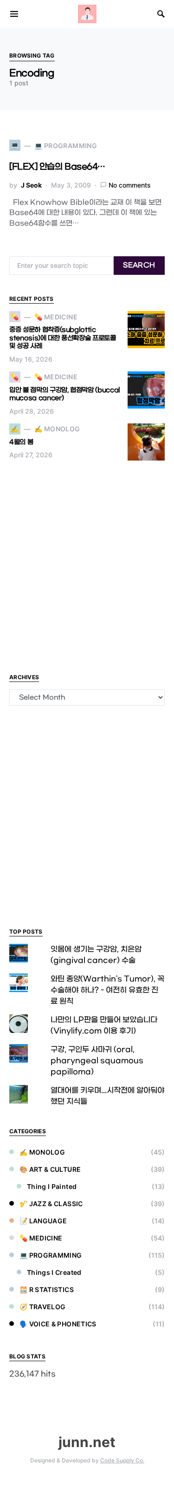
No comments (130, 185)
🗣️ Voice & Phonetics (58, 1324)
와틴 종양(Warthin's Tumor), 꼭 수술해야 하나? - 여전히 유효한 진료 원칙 (107, 990)
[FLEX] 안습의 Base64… (57, 167)
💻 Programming (50, 1255)
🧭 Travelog (42, 1307)
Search (139, 265)
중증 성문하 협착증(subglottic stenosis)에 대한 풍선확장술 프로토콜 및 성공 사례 (62, 338)
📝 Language (43, 1221)
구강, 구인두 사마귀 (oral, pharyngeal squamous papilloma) (97, 1060)
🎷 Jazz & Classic (51, 1204)
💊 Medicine (41, 1238)
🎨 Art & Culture (50, 1169)
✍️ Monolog (42, 1152)
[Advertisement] (87, 566)
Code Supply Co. (122, 1460)
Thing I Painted (52, 1186)
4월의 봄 (21, 442)
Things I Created (54, 1272)
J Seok (31, 185)
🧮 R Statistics (46, 1289)
